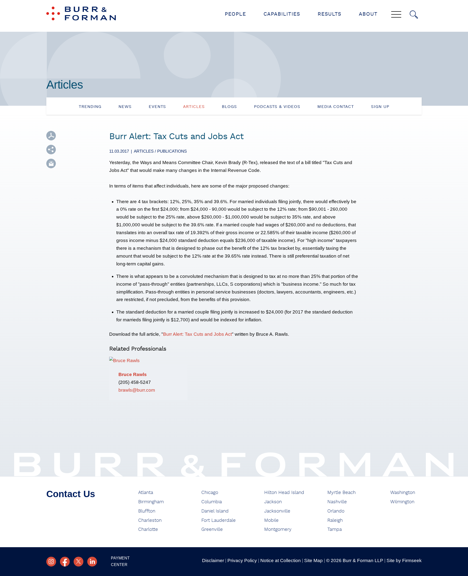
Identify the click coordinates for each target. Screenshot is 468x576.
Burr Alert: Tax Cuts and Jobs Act (197, 334)
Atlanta (145, 492)
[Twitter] (78, 561)
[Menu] (396, 15)
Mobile (271, 520)
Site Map (313, 560)
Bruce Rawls (132, 374)
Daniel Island (215, 511)
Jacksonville (277, 511)
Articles (194, 107)
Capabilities (281, 14)
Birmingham (151, 502)
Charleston (150, 520)
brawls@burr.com (136, 390)
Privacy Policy (242, 560)
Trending (90, 107)
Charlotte (148, 529)
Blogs (229, 107)
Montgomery (278, 529)
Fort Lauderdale (218, 520)
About (368, 14)
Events (157, 107)
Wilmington (402, 502)
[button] (51, 149)
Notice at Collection (280, 560)
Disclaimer (213, 560)
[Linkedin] (92, 561)
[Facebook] (65, 561)
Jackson (273, 502)
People (235, 14)
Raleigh (335, 520)
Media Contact (335, 107)
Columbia (211, 502)
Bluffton (146, 511)
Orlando (335, 511)
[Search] (414, 14)
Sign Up (380, 107)
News (125, 107)
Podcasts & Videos (277, 107)
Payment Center (120, 561)
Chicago (209, 492)
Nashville (337, 502)
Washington (402, 492)
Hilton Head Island (284, 492)
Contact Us (70, 494)
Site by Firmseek (404, 560)
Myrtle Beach (341, 492)
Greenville (212, 529)
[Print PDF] (51, 135)
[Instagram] (51, 561)
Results (329, 14)
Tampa (334, 529)
